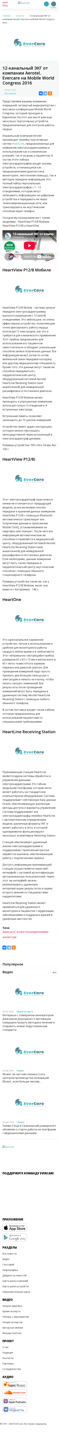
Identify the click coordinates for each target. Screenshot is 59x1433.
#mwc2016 (8, 932)
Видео (21, 1070)
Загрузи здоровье (12, 1305)
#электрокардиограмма (32, 932)
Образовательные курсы (16, 1291)
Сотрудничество (11, 1369)
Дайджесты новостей (14, 1275)
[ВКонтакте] (41, 93)
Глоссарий (8, 1264)
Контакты (7, 1358)
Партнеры (8, 1363)
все (55, 972)
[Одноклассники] (50, 93)
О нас (5, 1347)
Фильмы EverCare (12, 1333)
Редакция (7, 1352)
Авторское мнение (12, 1327)
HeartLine (18, 143)
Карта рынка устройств (15, 1286)
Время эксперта (25, 1011)
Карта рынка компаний (15, 1280)
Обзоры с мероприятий (15, 1316)
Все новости (9, 1253)
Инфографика (10, 1270)
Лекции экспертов (12, 1322)
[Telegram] (45, 93)
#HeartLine (9, 937)
